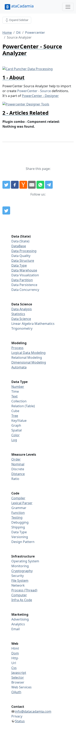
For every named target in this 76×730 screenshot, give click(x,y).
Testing (16, 517)
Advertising (20, 619)
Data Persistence (24, 285)
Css (14, 668)
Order (16, 459)
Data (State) (20, 241)
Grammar (18, 508)
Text (14, 396)
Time (15, 391)
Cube (15, 411)
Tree (14, 415)
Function (18, 512)
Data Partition (22, 280)
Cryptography (22, 571)
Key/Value (19, 420)
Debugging (20, 522)
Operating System (25, 561)
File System (19, 580)
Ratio (15, 478)
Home (7, 32)
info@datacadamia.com (33, 711)
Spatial (16, 430)
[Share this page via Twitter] (6, 185)
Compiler (18, 498)
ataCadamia (22, 6)
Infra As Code (21, 600)
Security (17, 575)
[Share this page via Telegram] (49, 185)
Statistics (18, 314)
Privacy (16, 716)
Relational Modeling (26, 357)
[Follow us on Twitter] (6, 210)
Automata (19, 367)
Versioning (19, 537)
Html (15, 648)
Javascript (18, 672)
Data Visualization (25, 275)
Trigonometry (21, 328)
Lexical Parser (21, 503)
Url (13, 663)
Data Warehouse (24, 270)
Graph (16, 425)
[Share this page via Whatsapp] (40, 185)
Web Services (21, 687)
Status (20, 721)
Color (15, 435)
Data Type (19, 265)
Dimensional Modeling (28, 362)
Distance (18, 474)
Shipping (18, 527)
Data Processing (23, 251)
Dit (18, 32)
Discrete (17, 469)
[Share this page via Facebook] (15, 185)
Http (14, 658)
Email (15, 629)
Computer (19, 595)
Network (18, 585)
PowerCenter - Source (34, 91)
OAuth (16, 692)
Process (17, 348)
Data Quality (20, 256)
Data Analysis (21, 309)
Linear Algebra (22, 323)
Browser (17, 682)
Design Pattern (22, 542)
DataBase (18, 246)
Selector (17, 677)
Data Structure (22, 260)
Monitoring (20, 566)
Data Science (21, 319)
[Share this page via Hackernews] (23, 185)
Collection (19, 401)
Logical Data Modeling (28, 352)
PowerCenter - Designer (40, 96)
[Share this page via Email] (32, 185)
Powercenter (35, 32)
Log (14, 440)
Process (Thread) (24, 590)
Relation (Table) (23, 406)
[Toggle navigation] (68, 7)
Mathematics (44, 323)
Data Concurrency (25, 289)
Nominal (17, 464)
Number (17, 386)
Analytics (18, 624)
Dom (15, 653)
